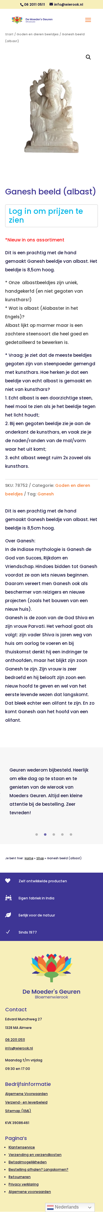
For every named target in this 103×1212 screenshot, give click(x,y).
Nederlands (66, 1207)
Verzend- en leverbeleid (26, 1102)
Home (29, 858)
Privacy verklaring (24, 1184)
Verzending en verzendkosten (35, 1154)
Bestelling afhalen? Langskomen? (38, 1169)
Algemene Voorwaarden (26, 1093)
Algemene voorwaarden (30, 1191)
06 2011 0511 (15, 1039)
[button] (88, 57)
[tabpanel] (51, 791)
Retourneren (20, 1176)
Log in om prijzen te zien (46, 215)
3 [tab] (54, 835)
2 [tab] (45, 835)
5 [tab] (71, 835)
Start (9, 34)
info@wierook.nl (19, 1048)
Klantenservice (22, 1147)
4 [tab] (62, 835)
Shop (40, 858)
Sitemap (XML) (18, 1110)
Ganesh (45, 494)
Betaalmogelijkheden (28, 1162)
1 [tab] (36, 835)
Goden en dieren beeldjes (38, 34)
